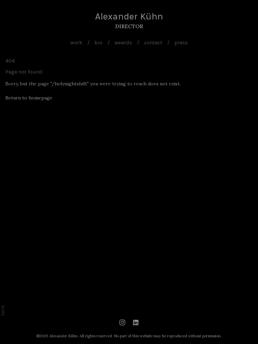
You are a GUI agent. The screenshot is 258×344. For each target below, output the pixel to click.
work (76, 42)
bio (98, 42)
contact (153, 42)
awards (123, 42)
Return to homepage (28, 98)
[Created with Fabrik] (2, 310)
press (181, 42)
